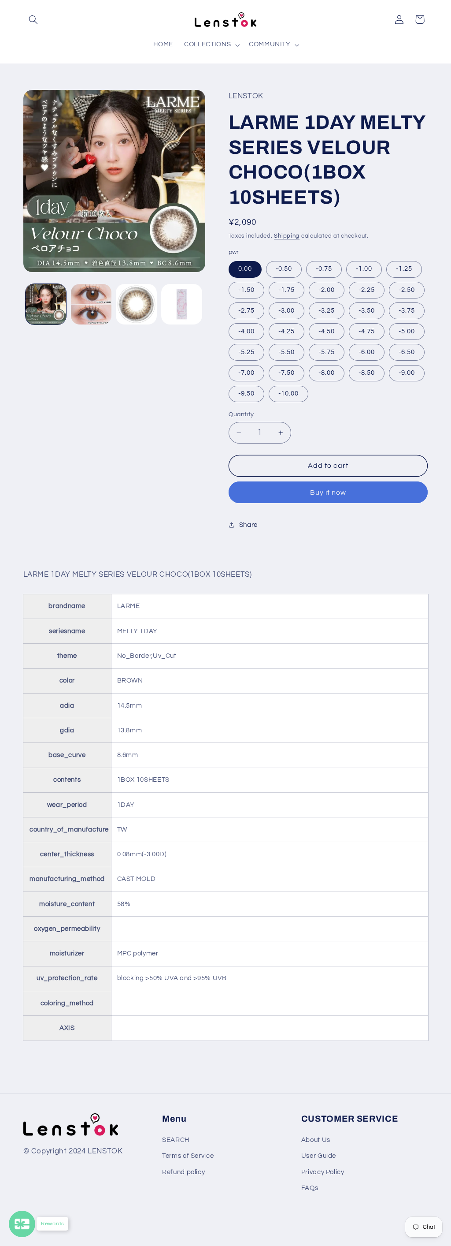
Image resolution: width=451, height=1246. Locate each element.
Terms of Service (188, 1156)
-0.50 (284, 268)
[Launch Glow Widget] (22, 1224)
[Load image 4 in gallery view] (181, 304)
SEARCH (175, 1140)
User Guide (318, 1156)
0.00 (245, 268)
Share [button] (248, 525)
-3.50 (367, 310)
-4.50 (326, 331)
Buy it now (328, 492)
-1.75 (286, 290)
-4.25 (286, 331)
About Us (315, 1140)
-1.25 (404, 268)
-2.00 (326, 290)
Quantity (241, 414)
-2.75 (246, 310)
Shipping (286, 236)
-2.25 (367, 290)
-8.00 (326, 372)
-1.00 (364, 268)
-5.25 (246, 352)
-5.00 (407, 331)
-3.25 (326, 310)
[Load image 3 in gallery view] (136, 304)
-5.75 (326, 352)
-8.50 (367, 372)
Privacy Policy (322, 1172)
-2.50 (407, 290)
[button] (33, 19)
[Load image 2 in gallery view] (91, 304)
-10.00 (288, 393)
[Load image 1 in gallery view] (46, 304)
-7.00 (246, 372)
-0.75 (324, 268)
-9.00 (407, 372)
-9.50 (246, 393)
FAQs (309, 1188)
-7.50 (286, 372)
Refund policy (183, 1172)
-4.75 (367, 331)
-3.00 (286, 310)
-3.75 (407, 310)
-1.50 (246, 290)
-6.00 (367, 352)
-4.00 (246, 331)
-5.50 (286, 352)
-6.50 (407, 352)
